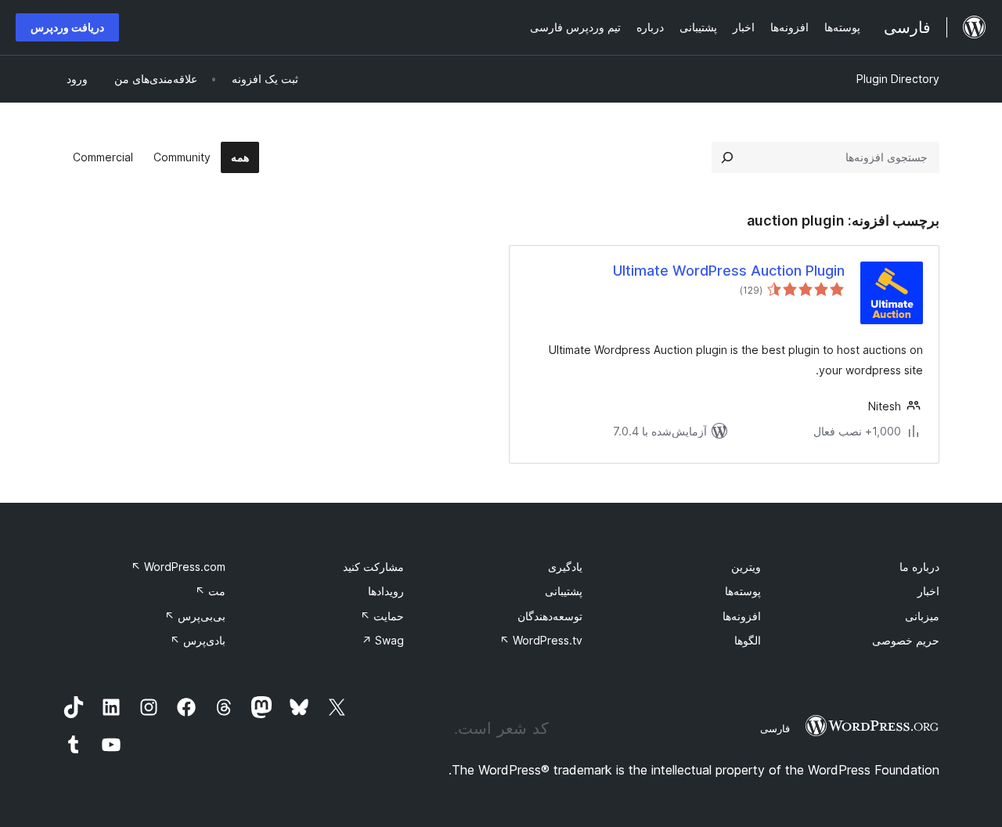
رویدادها (386, 591)
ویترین (746, 566)
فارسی (775, 728)
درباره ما (919, 566)
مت (210, 591)
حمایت (382, 616)
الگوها (747, 640)
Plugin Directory (897, 78)
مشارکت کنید (373, 566)
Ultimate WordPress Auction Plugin (729, 270)
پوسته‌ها (743, 591)
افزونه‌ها (742, 616)
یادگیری (565, 566)
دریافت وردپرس (67, 27)
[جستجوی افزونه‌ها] (727, 157)
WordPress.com (178, 566)
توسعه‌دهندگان (549, 616)
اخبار (928, 591)
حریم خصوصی (905, 640)
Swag (383, 640)
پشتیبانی (563, 591)
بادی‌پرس (197, 640)
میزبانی (922, 616)
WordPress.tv (540, 640)
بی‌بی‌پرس (194, 616)
